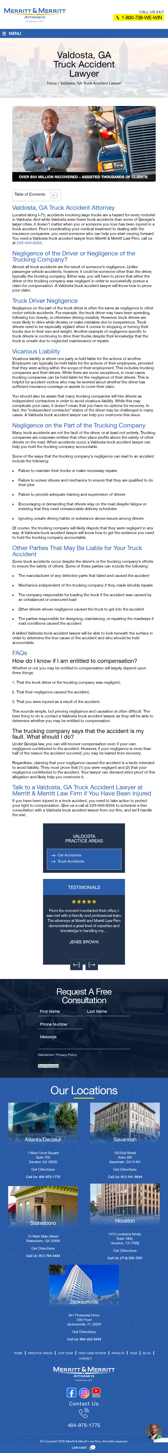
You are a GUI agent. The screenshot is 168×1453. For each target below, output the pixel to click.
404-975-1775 (84, 1425)
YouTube (96, 1392)
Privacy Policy (66, 1054)
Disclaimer (46, 1054)
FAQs (133, 1353)
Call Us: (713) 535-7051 (125, 1258)
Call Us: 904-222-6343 (84, 1339)
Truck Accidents (71, 861)
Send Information (48, 1066)
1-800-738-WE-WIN (141, 17)
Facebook (71, 1392)
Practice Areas (40, 1353)
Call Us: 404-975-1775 (43, 1177)
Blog (147, 1353)
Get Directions (43, 1169)
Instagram (84, 1393)
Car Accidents (69, 855)
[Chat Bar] (84, 1447)
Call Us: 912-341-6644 (125, 1177)
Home (18, 1353)
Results (118, 1353)
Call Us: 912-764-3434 (43, 1256)
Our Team (65, 1353)
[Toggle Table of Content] (52, 195)
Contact (85, 1358)
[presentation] (76, 964)
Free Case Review (92, 1353)
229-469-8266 (29, 242)
